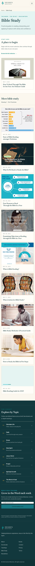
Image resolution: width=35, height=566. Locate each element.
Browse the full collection (9, 53)
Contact (21, 545)
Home (2, 10)
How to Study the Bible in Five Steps (15, 362)
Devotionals (4, 545)
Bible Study (4, 550)
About (3, 541)
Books (20, 541)
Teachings (4, 547)
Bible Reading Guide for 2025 (13, 391)
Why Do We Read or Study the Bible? (16, 170)
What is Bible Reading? (11, 269)
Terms (20, 550)
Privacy (21, 547)
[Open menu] (32, 3)
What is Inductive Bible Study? (13, 300)
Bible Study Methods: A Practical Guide (17, 331)
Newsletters (4, 553)
